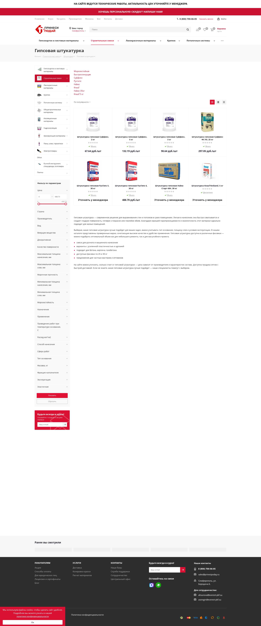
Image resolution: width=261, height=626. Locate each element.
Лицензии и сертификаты (47, 579)
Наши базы (116, 567)
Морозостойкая (81, 71)
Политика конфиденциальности (87, 614)
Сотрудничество (119, 575)
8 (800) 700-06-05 (188, 19)
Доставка (77, 567)
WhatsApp (158, 585)
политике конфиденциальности (33, 616)
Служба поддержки (120, 571)
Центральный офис (120, 579)
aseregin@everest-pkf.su (209, 599)
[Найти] (187, 29)
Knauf (76, 87)
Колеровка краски (82, 571)
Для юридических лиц (46, 575)
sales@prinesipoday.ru (208, 574)
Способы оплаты (43, 571)
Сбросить (52, 401)
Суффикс (78, 77)
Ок (32, 622)
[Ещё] (222, 41)
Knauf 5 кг (78, 94)
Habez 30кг (79, 90)
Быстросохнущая (82, 74)
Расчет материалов (82, 575)
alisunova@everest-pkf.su (210, 595)
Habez (77, 84)
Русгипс (77, 81)
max (151, 585)
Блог (37, 583)
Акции (38, 567)
